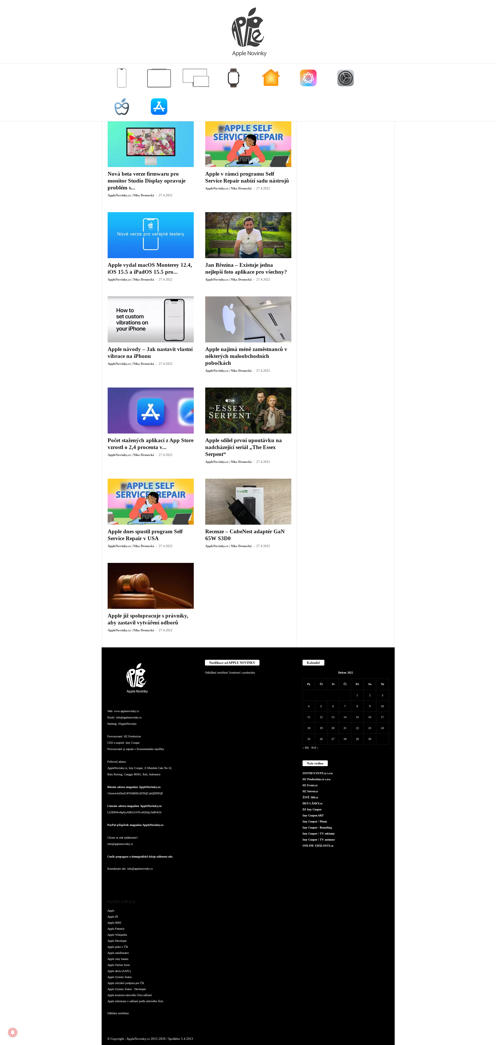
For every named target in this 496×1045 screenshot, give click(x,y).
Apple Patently (116, 928)
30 (369, 739)
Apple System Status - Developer (126, 989)
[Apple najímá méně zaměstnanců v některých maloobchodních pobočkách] (248, 319)
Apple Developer (117, 940)
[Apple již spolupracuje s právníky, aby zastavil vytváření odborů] (151, 586)
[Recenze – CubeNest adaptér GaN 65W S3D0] (248, 502)
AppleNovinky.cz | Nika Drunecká (131, 195)
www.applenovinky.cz (126, 711)
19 (321, 728)
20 (333, 728)
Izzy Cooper (133, 742)
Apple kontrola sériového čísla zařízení (129, 995)
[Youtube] (181, 880)
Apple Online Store (118, 965)
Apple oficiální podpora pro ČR (125, 983)
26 (321, 739)
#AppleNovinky (127, 723)
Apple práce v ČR (117, 946)
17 (382, 717)
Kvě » (314, 747)
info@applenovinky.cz (129, 717)
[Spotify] (159, 880)
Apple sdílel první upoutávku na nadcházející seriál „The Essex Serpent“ (243, 447)
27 (333, 739)
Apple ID (112, 916)
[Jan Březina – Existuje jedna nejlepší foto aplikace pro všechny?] (248, 235)
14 (345, 717)
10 (382, 706)
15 (357, 717)
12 (321, 717)
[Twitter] (170, 880)
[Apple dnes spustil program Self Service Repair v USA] (151, 502)
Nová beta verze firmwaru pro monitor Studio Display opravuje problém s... (146, 181)
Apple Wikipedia (117, 934)
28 (345, 739)
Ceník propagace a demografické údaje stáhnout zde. (140, 856)
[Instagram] (124, 880)
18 (308, 728)
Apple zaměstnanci (118, 952)
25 (308, 739)
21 (345, 728)
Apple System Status (119, 977)
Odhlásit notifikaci (118, 1013)
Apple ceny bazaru (117, 958)
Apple (110, 910)
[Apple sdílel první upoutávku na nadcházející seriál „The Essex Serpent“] (248, 411)
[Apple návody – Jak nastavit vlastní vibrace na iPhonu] (151, 319)
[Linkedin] (136, 880)
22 (357, 728)
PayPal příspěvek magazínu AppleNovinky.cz (135, 825)
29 (357, 739)
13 (333, 717)
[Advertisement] (346, 207)
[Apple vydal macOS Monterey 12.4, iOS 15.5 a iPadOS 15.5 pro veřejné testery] (151, 235)
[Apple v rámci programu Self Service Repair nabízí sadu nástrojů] (248, 144)
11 (308, 717)
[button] (386, 92)
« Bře (306, 747)
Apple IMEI (114, 922)
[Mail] (147, 880)
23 (369, 728)
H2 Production (132, 736)
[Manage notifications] (12, 1032)
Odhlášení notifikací (216, 672)
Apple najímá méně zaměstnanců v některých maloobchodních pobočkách (246, 356)
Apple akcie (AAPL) (119, 971)
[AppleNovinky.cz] (248, 31)
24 (382, 728)
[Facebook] (113, 880)
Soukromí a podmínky (242, 672)
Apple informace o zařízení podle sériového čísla (135, 1001)
